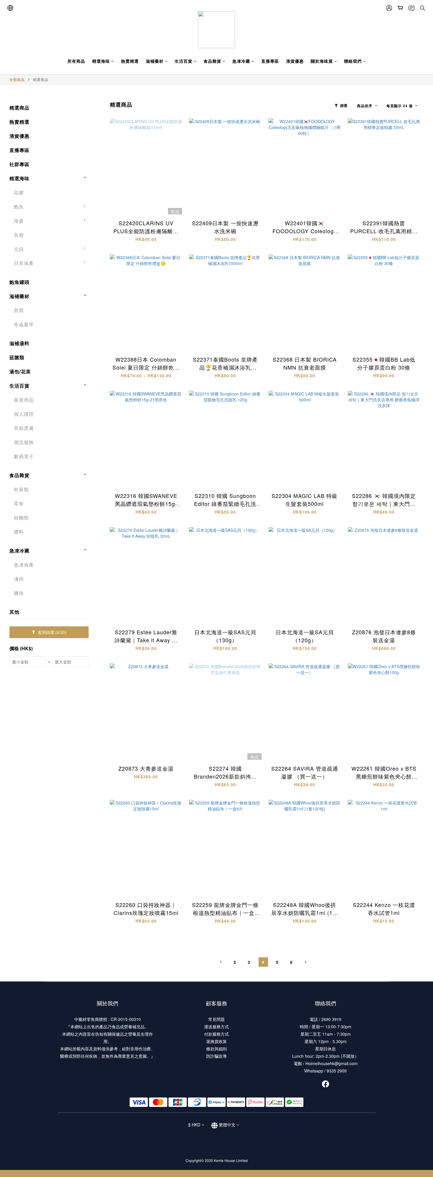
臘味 (19, 593)
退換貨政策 (216, 1041)
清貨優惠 (295, 61)
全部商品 (17, 79)
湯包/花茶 (20, 371)
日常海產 (24, 263)
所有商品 (76, 61)
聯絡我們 (353, 61)
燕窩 (19, 310)
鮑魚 (19, 206)
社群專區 (19, 164)
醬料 (19, 531)
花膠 (19, 192)
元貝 (19, 249)
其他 (14, 611)
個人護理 (24, 413)
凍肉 (19, 578)
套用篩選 (52, 632)
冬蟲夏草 (24, 324)
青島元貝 (105, 252)
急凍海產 (24, 564)
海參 (19, 220)
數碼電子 (24, 456)
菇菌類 (16, 357)
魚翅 (19, 234)
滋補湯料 (19, 343)
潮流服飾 (24, 442)
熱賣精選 (130, 61)
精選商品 (40, 79)
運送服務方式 (216, 1026)
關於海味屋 (322, 61)
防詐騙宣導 (216, 1056)
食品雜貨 (212, 61)
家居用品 (24, 399)
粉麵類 (21, 517)
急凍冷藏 (241, 61)
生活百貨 (183, 61)
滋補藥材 (154, 61)
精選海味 (101, 61)
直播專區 (270, 61)
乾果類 (21, 489)
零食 (19, 503)
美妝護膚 (24, 428)
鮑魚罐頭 (19, 282)
